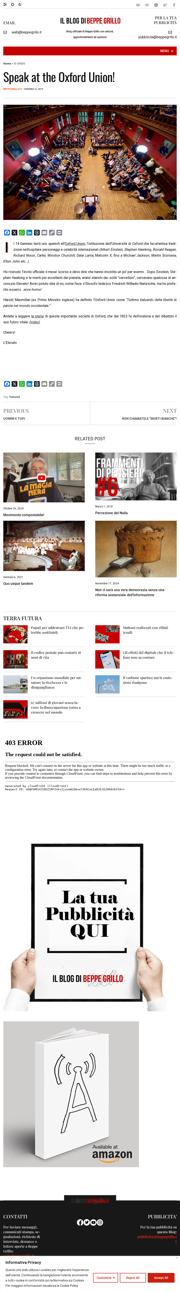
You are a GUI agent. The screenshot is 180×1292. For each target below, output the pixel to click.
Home (7, 63)
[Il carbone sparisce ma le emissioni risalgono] (107, 684)
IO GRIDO (19, 63)
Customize (104, 1278)
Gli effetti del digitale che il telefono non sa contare (149, 655)
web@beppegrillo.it (26, 32)
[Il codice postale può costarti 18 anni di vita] (15, 659)
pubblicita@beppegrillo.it (158, 37)
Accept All (161, 1278)
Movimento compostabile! (23, 515)
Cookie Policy (69, 1285)
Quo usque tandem (18, 584)
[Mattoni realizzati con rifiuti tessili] (107, 634)
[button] (7, 4)
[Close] (177, 1258)
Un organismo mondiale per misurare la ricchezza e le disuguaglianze (56, 682)
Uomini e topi (14, 418)
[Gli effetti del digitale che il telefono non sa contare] (107, 659)
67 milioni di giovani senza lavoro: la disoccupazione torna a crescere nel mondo (56, 707)
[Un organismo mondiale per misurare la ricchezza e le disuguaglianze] (15, 684)
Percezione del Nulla (111, 513)
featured (14, 397)
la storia (37, 316)
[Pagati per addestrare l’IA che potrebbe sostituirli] (15, 634)
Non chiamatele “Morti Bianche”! (149, 418)
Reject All (133, 1278)
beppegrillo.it (12, 89)
